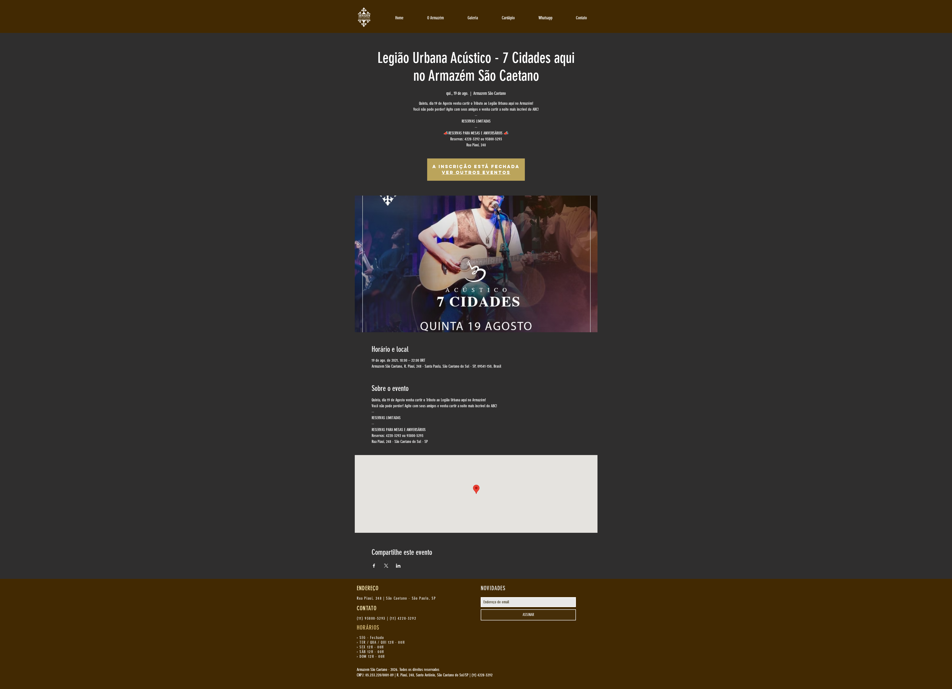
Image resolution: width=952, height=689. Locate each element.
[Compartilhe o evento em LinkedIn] (398, 566)
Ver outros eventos (476, 172)
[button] (435, 18)
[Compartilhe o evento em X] (386, 566)
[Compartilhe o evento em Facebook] (374, 566)
